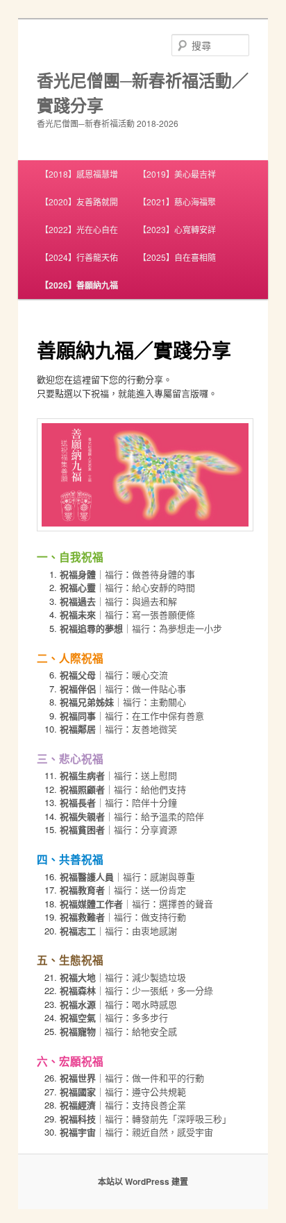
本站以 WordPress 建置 (143, 1181)
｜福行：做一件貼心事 (123, 688)
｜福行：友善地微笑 (118, 728)
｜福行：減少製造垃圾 (123, 977)
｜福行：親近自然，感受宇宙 (136, 1131)
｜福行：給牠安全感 (118, 1031)
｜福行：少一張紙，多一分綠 (136, 990)
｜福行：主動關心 (123, 701)
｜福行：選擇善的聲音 (136, 903)
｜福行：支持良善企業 (123, 1104)
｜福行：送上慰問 (118, 775)
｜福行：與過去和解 (118, 601)
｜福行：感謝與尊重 (127, 876)
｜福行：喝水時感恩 (118, 1004)
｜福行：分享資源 (118, 829)
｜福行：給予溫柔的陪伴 (132, 816)
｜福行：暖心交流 (114, 674)
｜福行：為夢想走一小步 (141, 628)
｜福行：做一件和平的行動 (132, 1077)
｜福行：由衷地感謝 (118, 930)
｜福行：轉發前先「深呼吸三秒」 (145, 1118)
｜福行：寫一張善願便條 (127, 614)
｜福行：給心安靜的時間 (127, 587)
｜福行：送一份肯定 (123, 889)
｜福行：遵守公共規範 (123, 1091)
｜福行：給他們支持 (123, 789)
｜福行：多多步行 (114, 1017)
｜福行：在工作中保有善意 (132, 715)
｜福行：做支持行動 (123, 916)
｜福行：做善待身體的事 (127, 574)
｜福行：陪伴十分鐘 (118, 802)
